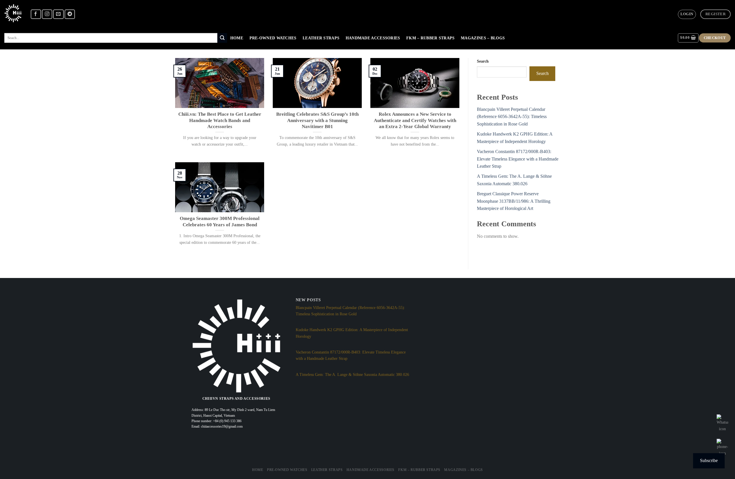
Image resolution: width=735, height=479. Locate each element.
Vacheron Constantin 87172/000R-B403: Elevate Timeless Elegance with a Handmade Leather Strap (517, 159)
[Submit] (222, 38)
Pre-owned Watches (273, 38)
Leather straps (321, 38)
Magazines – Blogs (483, 38)
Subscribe (709, 460)
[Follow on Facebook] (36, 14)
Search (483, 61)
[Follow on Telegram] (70, 14)
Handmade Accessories (373, 38)
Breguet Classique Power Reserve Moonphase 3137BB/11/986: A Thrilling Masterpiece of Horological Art (513, 201)
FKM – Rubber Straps (430, 38)
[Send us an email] (58, 14)
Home (236, 38)
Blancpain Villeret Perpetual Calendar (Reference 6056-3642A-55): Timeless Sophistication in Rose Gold (512, 116)
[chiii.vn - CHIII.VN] (13, 13)
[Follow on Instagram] (47, 14)
